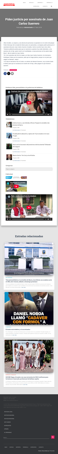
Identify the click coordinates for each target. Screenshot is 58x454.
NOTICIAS (31, 2)
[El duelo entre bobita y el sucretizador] (29, 308)
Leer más (23, 287)
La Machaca (8, 327)
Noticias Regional (9, 418)
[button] (33, 2)
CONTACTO (45, 6)
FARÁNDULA (49, 2)
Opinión (6, 429)
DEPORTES (40, 2)
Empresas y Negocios (11, 374)
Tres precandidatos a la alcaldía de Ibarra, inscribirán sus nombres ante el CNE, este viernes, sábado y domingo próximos (29, 281)
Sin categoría (9, 277)
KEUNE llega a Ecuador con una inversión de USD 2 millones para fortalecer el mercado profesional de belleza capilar (27, 378)
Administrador (17, 130)
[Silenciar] (48, 114)
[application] (29, 103)
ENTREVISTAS (36, 6)
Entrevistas (7, 425)
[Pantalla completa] (50, 114)
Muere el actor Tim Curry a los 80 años (24, 155)
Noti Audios (7, 422)
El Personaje (8, 432)
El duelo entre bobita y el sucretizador (18, 329)
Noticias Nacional (9, 415)
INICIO (24, 2)
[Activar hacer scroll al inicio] (55, 451)
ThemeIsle (52, 450)
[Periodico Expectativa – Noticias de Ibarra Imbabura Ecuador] (9, 4)
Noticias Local (8, 411)
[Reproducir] (7, 114)
